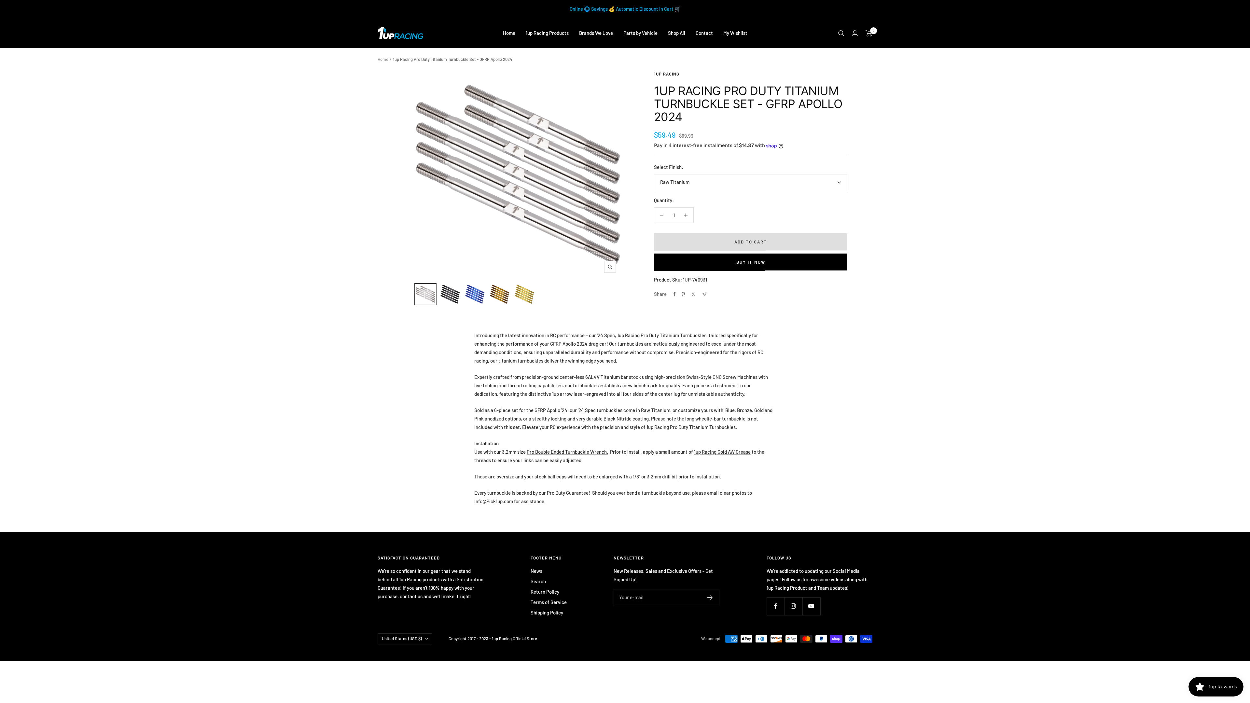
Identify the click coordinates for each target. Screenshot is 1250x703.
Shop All (676, 33)
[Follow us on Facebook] (776, 606)
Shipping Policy (547, 612)
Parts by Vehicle (640, 33)
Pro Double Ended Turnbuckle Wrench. (567, 452)
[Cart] (869, 33)
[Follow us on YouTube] (811, 606)
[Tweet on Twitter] (693, 294)
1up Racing (666, 73)
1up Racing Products (547, 33)
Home (509, 33)
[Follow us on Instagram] (793, 606)
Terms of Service (549, 602)
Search (538, 581)
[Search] (841, 33)
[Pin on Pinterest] (683, 294)
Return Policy (545, 592)
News (536, 571)
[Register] (710, 597)
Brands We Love (596, 33)
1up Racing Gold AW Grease (722, 452)
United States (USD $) (402, 638)
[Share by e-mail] (704, 294)
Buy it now (750, 262)
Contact (704, 33)
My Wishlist (735, 33)
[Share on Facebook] (674, 294)
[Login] (855, 33)
